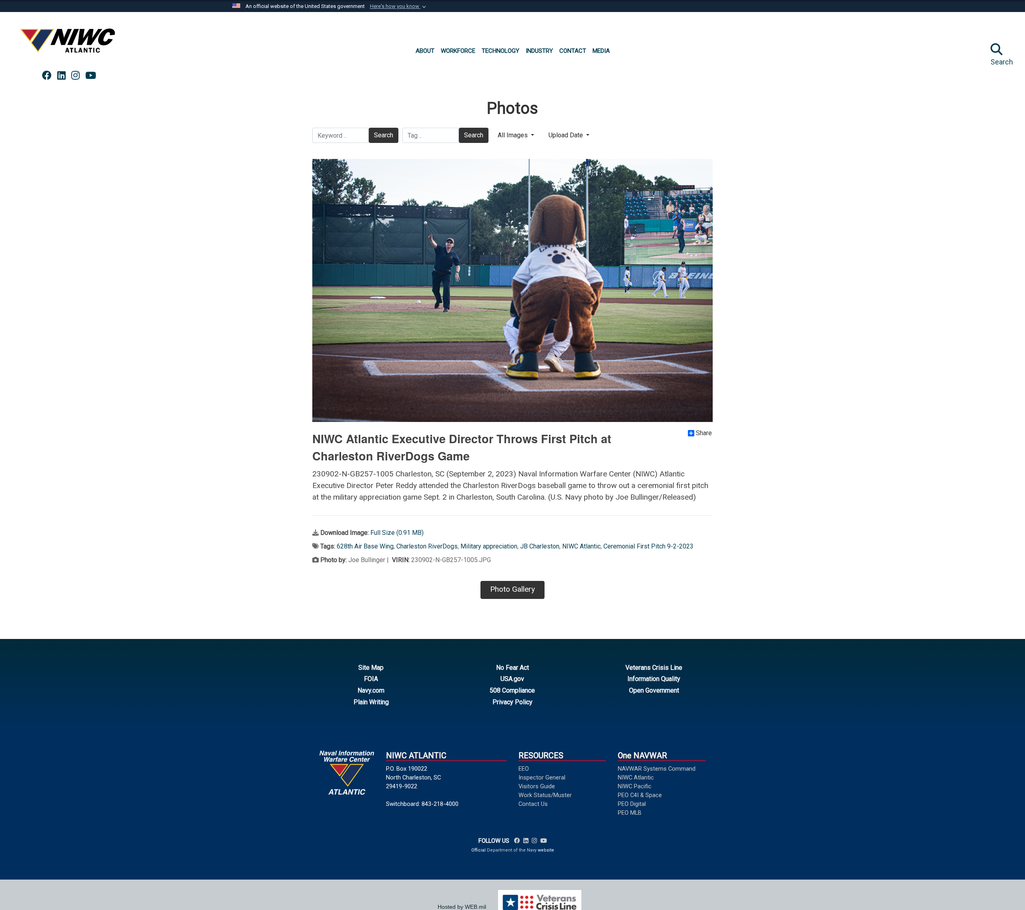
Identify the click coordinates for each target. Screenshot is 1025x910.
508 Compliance (512, 690)
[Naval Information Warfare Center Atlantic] (69, 43)
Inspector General (542, 777)
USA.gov (512, 679)
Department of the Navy (512, 850)
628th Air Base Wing (365, 546)
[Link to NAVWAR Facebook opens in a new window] (47, 75)
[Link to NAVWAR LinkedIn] (526, 840)
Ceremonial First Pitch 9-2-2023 (648, 546)
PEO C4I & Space (640, 795)
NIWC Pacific (634, 786)
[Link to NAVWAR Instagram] (534, 840)
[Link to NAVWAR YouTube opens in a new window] (90, 75)
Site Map (371, 667)
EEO (524, 768)
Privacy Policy (512, 702)
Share (704, 433)
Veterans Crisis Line (653, 667)
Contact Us (533, 804)
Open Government (654, 690)
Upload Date (567, 135)
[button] (399, 6)
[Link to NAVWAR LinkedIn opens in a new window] (61, 75)
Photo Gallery (512, 589)
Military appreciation (488, 546)
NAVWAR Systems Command (656, 768)
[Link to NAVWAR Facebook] (517, 840)
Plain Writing (371, 702)
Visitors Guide (537, 786)
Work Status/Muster (545, 795)
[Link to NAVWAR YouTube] (543, 840)
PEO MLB (629, 812)
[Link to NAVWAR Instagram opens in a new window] (75, 75)
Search (383, 135)
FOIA (371, 679)
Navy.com (371, 690)
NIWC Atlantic (581, 546)
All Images (513, 135)
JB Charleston (539, 546)
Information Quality (653, 679)
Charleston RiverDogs (427, 546)
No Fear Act (512, 667)
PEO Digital (632, 804)
